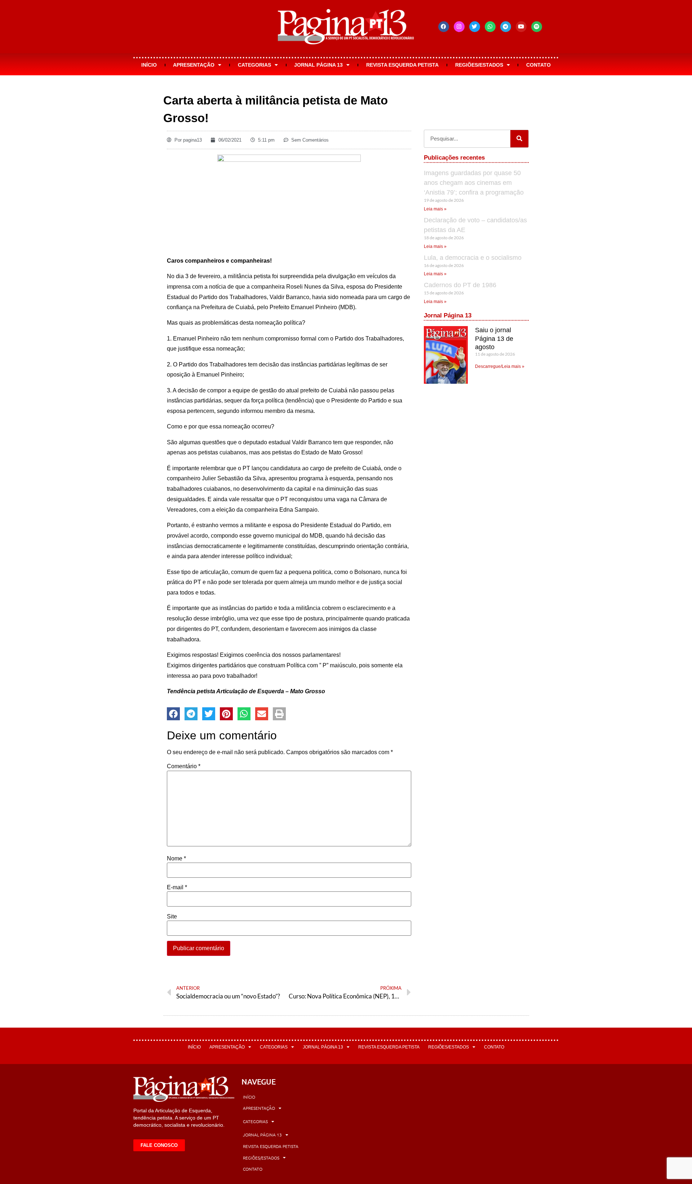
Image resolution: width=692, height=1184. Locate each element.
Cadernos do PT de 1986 (460, 285)
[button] (173, 713)
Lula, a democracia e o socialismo (473, 257)
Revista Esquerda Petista (402, 65)
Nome (176, 859)
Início (149, 65)
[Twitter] (474, 26)
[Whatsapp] (490, 26)
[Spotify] (536, 26)
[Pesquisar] (519, 138)
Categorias (254, 65)
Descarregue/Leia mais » (499, 366)
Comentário (183, 766)
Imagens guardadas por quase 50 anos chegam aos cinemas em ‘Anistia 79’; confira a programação (474, 182)
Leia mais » (435, 209)
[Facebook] (443, 26)
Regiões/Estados (479, 65)
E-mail (177, 887)
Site (172, 917)
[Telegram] (505, 26)
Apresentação (193, 65)
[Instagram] (459, 26)
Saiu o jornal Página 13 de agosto (494, 338)
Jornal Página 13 (318, 65)
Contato (538, 65)
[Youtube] (521, 26)
